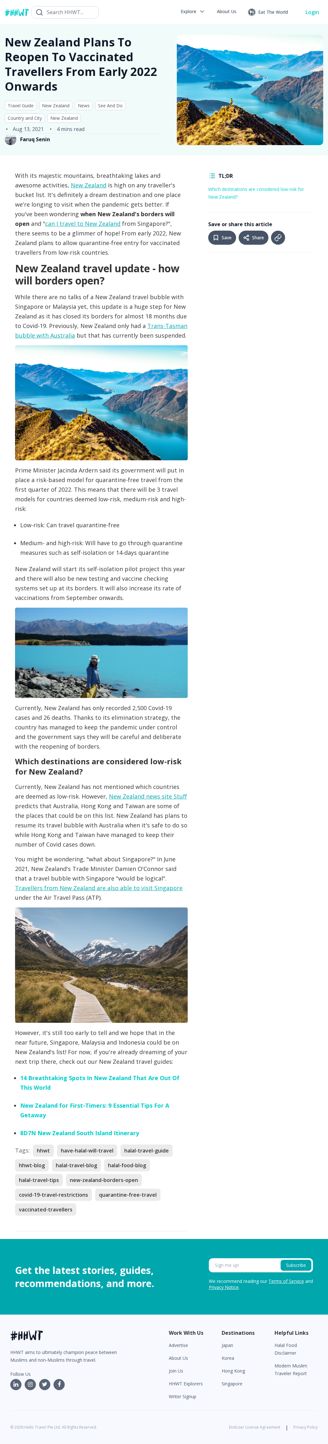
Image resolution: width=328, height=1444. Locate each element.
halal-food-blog (127, 1165)
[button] (193, 11)
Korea (228, 1358)
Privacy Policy (305, 1427)
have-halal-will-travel (87, 1150)
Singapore (232, 1384)
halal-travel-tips (39, 1180)
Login (312, 12)
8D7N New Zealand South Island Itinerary (79, 1133)
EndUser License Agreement (254, 1427)
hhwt (43, 1150)
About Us (178, 1358)
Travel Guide (21, 106)
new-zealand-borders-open (104, 1180)
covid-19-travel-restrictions (53, 1194)
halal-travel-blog (76, 1165)
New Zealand (56, 106)
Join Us (176, 1371)
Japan (227, 1345)
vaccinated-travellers (45, 1209)
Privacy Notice (224, 1287)
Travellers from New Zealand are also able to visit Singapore (99, 888)
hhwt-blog (32, 1165)
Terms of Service (286, 1281)
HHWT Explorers (186, 1384)
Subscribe (296, 1265)
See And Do (110, 106)
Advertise (178, 1345)
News (84, 106)
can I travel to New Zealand (82, 223)
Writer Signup (182, 1396)
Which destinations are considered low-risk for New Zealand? (256, 193)
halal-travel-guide (146, 1150)
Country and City (25, 118)
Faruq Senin (35, 139)
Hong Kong (233, 1371)
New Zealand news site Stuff (148, 796)
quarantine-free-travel (128, 1194)
